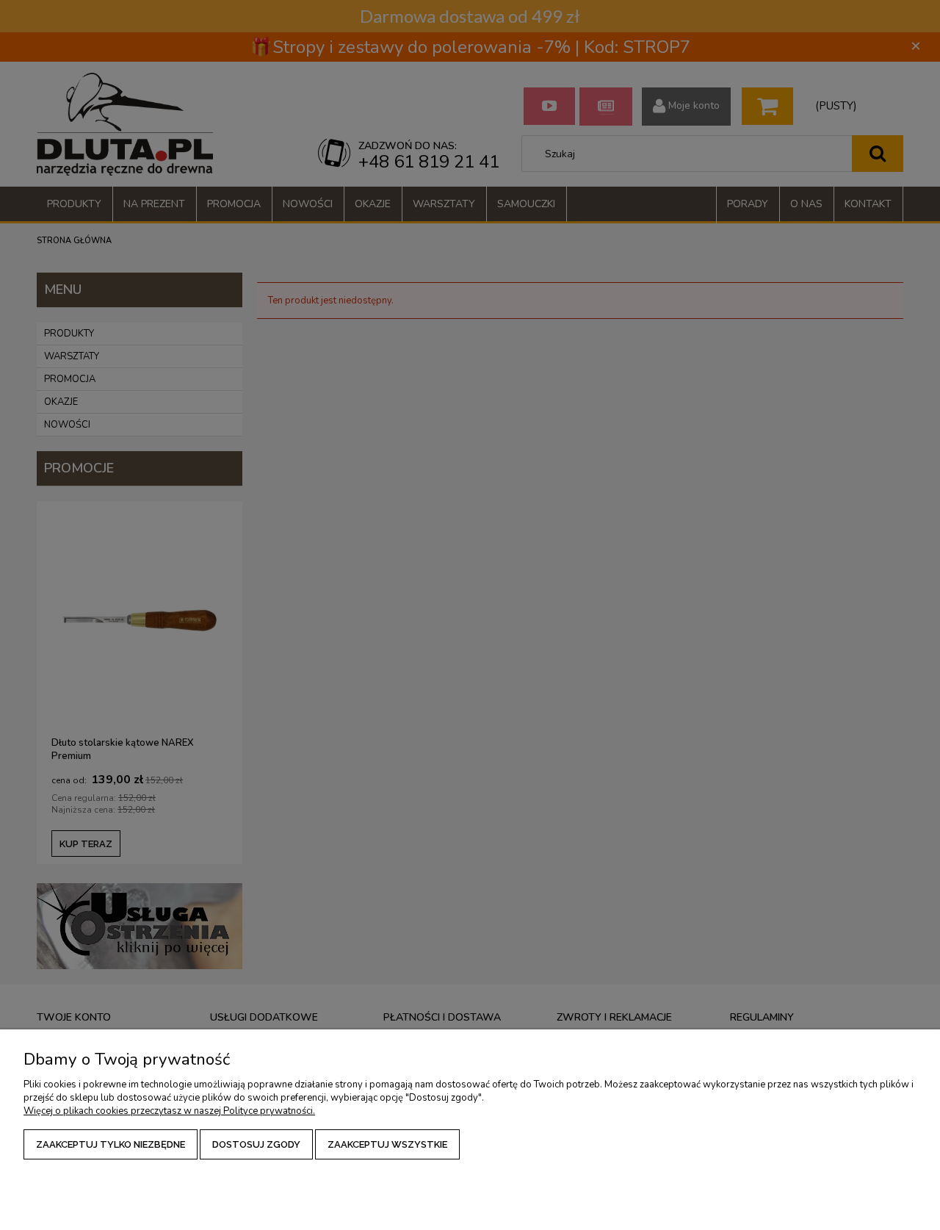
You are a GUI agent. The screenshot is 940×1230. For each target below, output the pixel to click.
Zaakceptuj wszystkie (387, 1144)
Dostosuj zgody (256, 1144)
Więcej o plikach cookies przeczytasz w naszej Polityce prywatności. (169, 1111)
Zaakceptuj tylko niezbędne (110, 1144)
